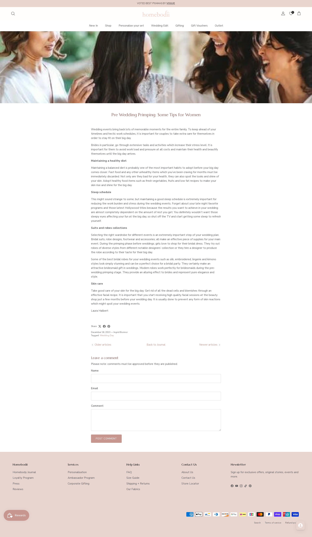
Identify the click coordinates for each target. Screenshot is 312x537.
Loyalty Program (23, 478)
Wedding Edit (159, 25)
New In (93, 25)
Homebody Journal (24, 472)
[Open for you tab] (300, 525)
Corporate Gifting (78, 483)
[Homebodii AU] (156, 14)
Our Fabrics (133, 489)
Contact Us (188, 478)
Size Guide (132, 478)
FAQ (129, 472)
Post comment (106, 438)
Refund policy (292, 522)
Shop (108, 25)
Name (95, 370)
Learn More (184, 3)
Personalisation (77, 472)
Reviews (18, 489)
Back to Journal (156, 344)
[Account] (282, 13)
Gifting (180, 25)
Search (257, 522)
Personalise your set (131, 25)
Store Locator (190, 483)
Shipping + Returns (138, 483)
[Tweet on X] (99, 326)
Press (16, 483)
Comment (97, 406)
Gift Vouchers (199, 25)
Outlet (219, 25)
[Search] (13, 13)
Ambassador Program (81, 478)
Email (94, 388)
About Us (187, 472)
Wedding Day (107, 335)
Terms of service (273, 522)
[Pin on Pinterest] (108, 326)
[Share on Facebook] (104, 326)
